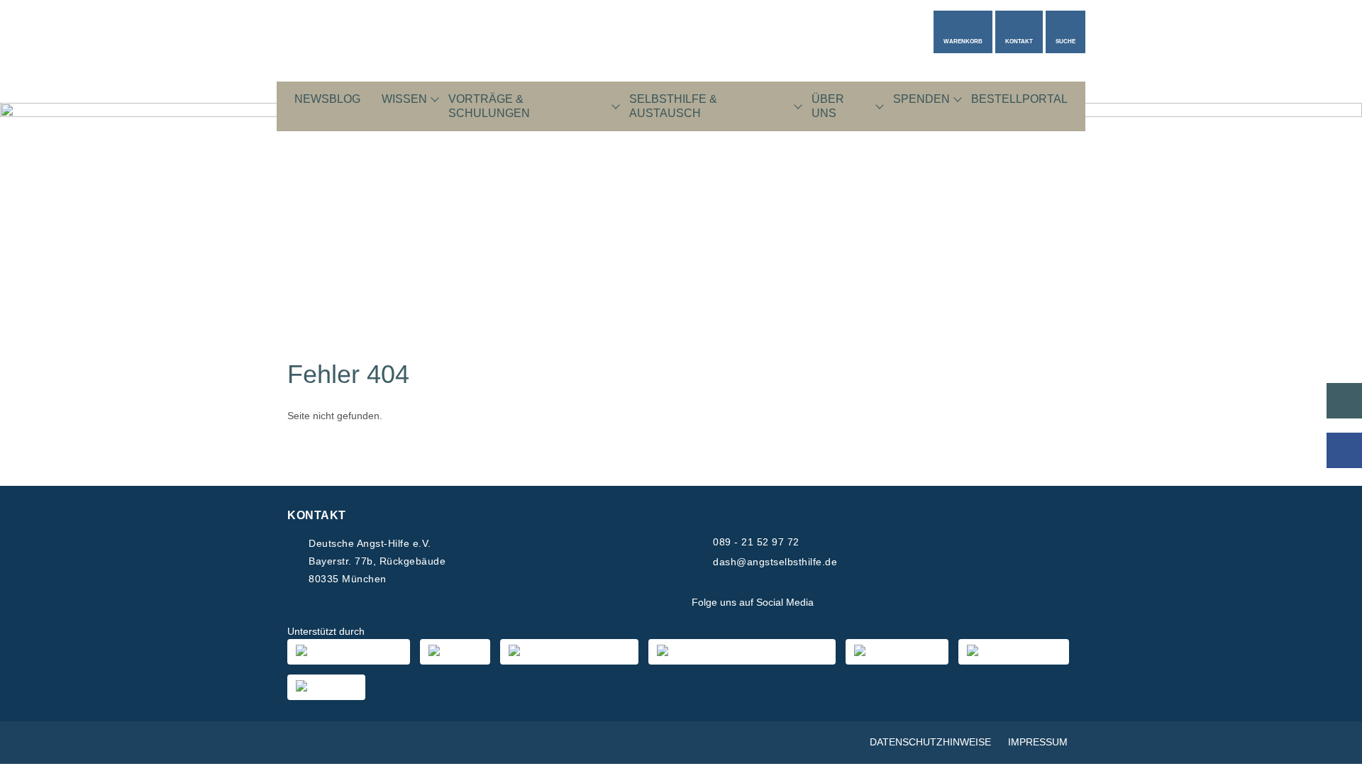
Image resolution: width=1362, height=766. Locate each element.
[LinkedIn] (904, 603)
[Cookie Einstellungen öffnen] (1331, 748)
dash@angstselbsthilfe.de (775, 561)
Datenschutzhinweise (930, 742)
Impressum (1038, 742)
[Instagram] (870, 603)
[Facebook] (836, 603)
